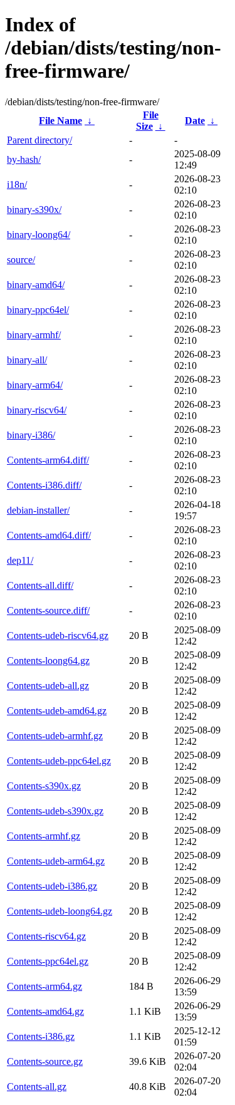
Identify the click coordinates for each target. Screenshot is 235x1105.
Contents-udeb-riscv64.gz (57, 635)
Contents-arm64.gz (44, 986)
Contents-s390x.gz (44, 786)
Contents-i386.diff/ (44, 485)
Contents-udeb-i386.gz (52, 886)
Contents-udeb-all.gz (48, 685)
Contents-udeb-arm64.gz (56, 861)
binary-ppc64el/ (38, 309)
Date (195, 120)
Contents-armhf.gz (43, 836)
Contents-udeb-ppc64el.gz (59, 760)
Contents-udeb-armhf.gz (55, 735)
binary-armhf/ (34, 334)
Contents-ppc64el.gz (47, 961)
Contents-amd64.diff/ (49, 535)
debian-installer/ (38, 510)
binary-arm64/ (35, 385)
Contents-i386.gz (41, 1036)
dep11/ (20, 560)
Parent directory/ (39, 140)
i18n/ (17, 184)
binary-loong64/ (38, 234)
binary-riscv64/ (36, 410)
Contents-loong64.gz (48, 660)
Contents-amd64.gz (45, 1011)
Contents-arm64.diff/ (48, 460)
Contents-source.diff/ (48, 610)
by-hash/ (24, 159)
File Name (60, 120)
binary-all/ (27, 360)
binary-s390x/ (34, 209)
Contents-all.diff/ (40, 585)
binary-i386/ (31, 435)
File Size (147, 121)
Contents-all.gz (36, 1086)
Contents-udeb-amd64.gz (57, 710)
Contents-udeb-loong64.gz (59, 911)
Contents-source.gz (45, 1061)
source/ (21, 259)
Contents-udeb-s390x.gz (55, 811)
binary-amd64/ (36, 284)
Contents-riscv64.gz (46, 936)
